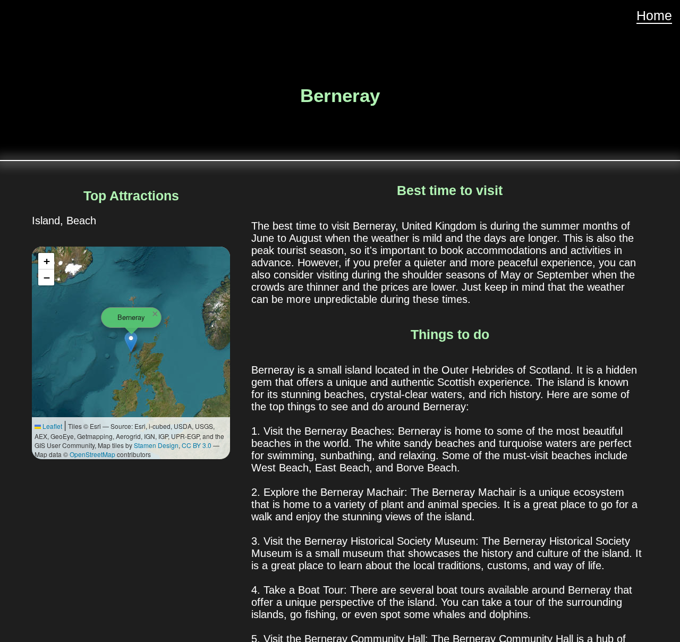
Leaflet (51, 425)
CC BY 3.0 (196, 445)
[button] (131, 342)
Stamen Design (156, 445)
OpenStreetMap (92, 454)
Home (654, 15)
